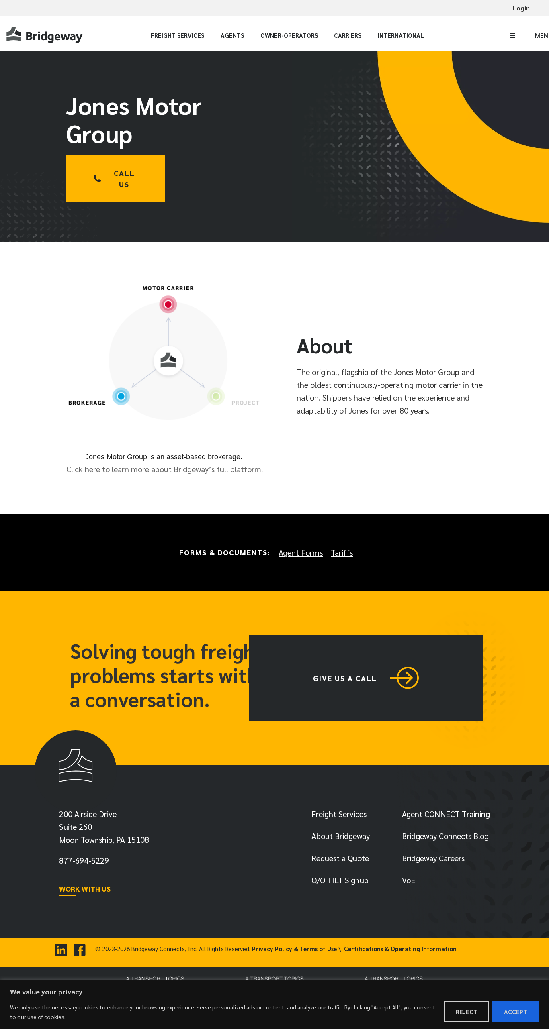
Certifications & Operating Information (400, 948)
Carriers (347, 35)
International (401, 35)
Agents (232, 35)
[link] (45, 35)
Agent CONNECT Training (446, 814)
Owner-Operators (289, 35)
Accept (515, 1011)
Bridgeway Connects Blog (445, 836)
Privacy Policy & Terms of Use (294, 948)
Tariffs (342, 552)
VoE (408, 880)
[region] (274, 1004)
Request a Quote (340, 858)
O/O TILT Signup (340, 880)
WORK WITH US (85, 888)
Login (521, 8)
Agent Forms (301, 552)
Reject (466, 1011)
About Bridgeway (340, 836)
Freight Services (177, 35)
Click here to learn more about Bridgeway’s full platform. (164, 469)
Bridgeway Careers (433, 858)
